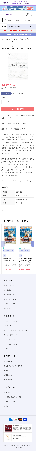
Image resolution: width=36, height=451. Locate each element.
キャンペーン (8, 349)
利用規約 (7, 392)
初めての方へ (8, 361)
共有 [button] (5, 210)
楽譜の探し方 (8, 370)
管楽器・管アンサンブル (21, 39)
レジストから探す (10, 304)
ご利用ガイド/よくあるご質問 (14, 366)
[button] (32, 13)
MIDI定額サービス (10, 326)
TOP (3, 39)
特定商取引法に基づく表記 (13, 397)
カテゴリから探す (10, 286)
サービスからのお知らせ (12, 344)
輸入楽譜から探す (10, 295)
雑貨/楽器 (18, 26)
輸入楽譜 (10, 26)
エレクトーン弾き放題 (11, 321)
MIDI (32, 26)
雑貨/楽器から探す (10, 299)
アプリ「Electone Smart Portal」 (16, 330)
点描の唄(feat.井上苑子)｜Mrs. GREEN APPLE (9, 260)
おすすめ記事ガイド (10, 335)
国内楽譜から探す (10, 290)
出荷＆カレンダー (10, 375)
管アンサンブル (8, 41)
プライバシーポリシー (11, 401)
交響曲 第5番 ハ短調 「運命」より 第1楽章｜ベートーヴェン (25, 260)
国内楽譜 (3, 26)
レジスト (25, 26)
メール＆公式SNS (10, 339)
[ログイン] (22, 13)
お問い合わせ (8, 380)
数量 (3, 98)
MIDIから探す (8, 308)
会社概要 (7, 406)
